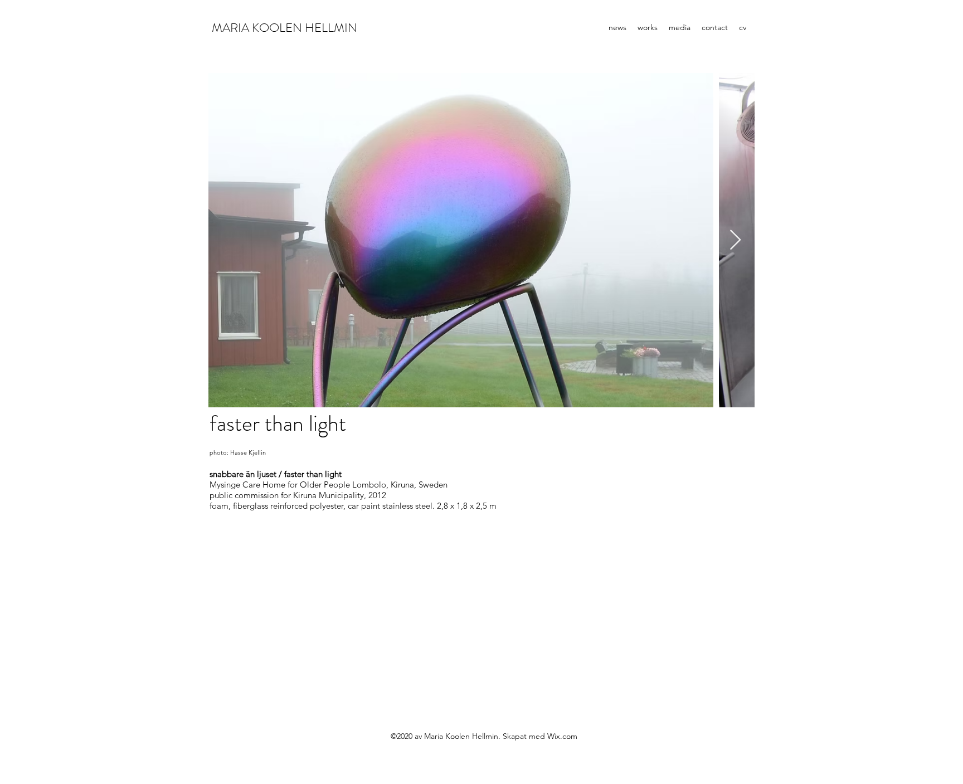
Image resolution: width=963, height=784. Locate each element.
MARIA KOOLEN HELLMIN (284, 27)
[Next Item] (735, 240)
